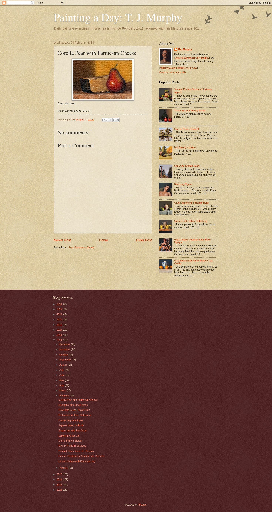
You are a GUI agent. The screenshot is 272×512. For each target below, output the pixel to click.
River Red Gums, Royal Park (74, 410)
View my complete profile (172, 72)
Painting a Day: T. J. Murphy (118, 17)
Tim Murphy (185, 49)
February (64, 395)
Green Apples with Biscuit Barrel (191, 202)
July (62, 370)
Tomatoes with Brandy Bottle (189, 110)
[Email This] (103, 120)
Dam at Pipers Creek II (186, 129)
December (65, 344)
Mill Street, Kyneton (185, 147)
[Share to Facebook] (114, 120)
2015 (60, 484)
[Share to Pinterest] (118, 120)
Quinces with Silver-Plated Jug (190, 221)
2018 (60, 340)
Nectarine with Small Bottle (73, 405)
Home (103, 240)
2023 (60, 319)
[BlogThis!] (107, 120)
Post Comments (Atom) (81, 247)
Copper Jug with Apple (71, 420)
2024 (60, 314)
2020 (60, 329)
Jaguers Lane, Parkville (71, 425)
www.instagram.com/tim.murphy (192, 57)
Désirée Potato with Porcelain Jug (77, 461)
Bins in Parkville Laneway (72, 445)
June (62, 375)
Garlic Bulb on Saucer (70, 440)
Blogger (142, 504)
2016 (60, 479)
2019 (60, 335)
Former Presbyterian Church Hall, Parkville (81, 456)
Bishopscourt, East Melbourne (75, 415)
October (64, 354)
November (65, 349)
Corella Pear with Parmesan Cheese (78, 399)
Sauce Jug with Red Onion (73, 430)
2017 (60, 474)
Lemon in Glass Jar (69, 435)
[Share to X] (111, 120)
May (62, 380)
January (64, 467)
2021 (60, 324)
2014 (60, 489)
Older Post (144, 240)
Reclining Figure (183, 184)
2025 (60, 309)
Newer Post (62, 240)
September (65, 359)
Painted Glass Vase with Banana (76, 451)
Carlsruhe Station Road (186, 165)
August (63, 364)
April (62, 385)
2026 (60, 304)
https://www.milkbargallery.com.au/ (178, 67)
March (63, 390)
